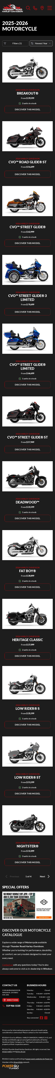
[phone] (35, 7)
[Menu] (49, 8)
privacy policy (7, 1052)
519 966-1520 (13, 1005)
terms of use (20, 1052)
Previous (14, 876)
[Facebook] (41, 1018)
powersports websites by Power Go (39, 1059)
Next (42, 876)
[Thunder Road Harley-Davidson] (12, 7)
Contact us (7, 964)
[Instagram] (46, 1018)
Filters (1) (17, 43)
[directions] (42, 7)
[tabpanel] (38, 1001)
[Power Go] (27, 1067)
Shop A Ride (18, 1062)
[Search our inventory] (28, 7)
